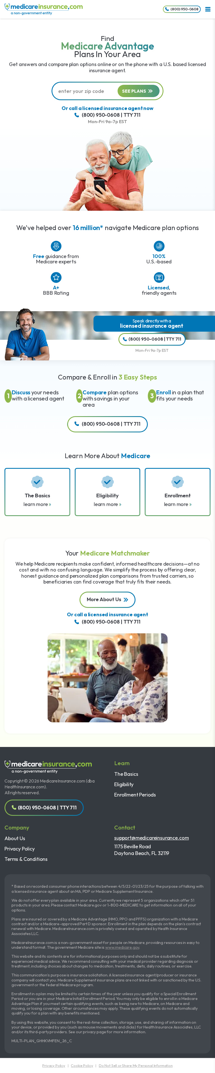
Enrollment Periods (135, 794)
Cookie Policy (82, 1065)
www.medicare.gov (122, 947)
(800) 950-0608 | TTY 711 (111, 115)
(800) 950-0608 (184, 9)
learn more (36, 504)
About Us (14, 838)
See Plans (134, 91)
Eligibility (124, 784)
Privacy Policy (19, 848)
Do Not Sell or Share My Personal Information (136, 1065)
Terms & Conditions (26, 859)
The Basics (126, 774)
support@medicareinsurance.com (151, 838)
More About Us (104, 599)
